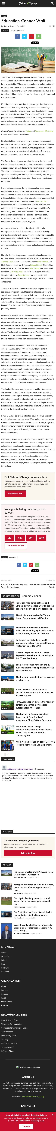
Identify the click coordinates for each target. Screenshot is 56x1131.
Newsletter (6, 956)
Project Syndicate (17, 30)
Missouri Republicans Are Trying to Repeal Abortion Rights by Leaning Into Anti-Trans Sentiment (35, 655)
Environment (6, 693)
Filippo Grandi (36, 265)
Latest (4, 960)
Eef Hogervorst (19, 907)
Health (4, 732)
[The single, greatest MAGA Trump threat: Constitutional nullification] (7, 617)
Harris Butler (19, 893)
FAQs (3, 998)
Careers (4, 994)
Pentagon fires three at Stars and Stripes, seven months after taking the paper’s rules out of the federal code (35, 606)
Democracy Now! (8, 1035)
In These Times (7, 1051)
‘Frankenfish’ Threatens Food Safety (42, 585)
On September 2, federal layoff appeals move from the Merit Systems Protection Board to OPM (35, 643)
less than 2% (40, 201)
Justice (4, 609)
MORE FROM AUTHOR (31, 596)
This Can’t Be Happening (11, 1024)
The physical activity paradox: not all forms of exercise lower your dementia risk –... (32, 901)
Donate (4, 990)
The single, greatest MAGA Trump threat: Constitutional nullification (34, 873)
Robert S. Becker (20, 878)
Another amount (16, 546)
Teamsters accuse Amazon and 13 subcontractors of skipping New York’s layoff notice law (35, 667)
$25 (20, 538)
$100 (41, 538)
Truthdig (4, 1039)
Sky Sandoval (19, 918)
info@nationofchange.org (33, 1096)
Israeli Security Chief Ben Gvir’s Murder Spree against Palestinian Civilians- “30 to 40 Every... (33, 927)
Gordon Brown (9, 26)
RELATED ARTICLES (11, 596)
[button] (52, 3)
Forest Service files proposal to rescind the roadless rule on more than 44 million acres (35, 692)
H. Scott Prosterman (21, 933)
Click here (49, 131)
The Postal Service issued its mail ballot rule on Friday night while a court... (33, 913)
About (3, 986)
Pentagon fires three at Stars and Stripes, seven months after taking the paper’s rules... (34, 887)
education (12, 557)
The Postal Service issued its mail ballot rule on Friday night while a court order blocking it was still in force (35, 630)
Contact (4, 1005)
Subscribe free (15, 493)
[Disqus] (28, 796)
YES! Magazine (7, 1047)
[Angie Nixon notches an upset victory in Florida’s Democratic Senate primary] (7, 745)
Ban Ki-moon (23, 275)
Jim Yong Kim (16, 272)
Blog (3, 964)
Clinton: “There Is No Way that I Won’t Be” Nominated (14, 585)
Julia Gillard (34, 268)
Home (4, 952)
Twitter (28, 131)
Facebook (39, 131)
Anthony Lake (7, 262)
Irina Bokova (42, 262)
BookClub (5, 968)
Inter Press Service (9, 1043)
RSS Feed (5, 971)
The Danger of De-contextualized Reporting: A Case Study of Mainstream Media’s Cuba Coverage (33, 717)
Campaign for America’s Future (14, 1028)
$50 (31, 538)
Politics (4, 16)
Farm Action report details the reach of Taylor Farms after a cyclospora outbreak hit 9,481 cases (35, 705)
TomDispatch (7, 1031)
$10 (9, 538)
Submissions (6, 1001)
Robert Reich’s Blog (9, 1020)
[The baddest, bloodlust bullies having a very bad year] (7, 678)
